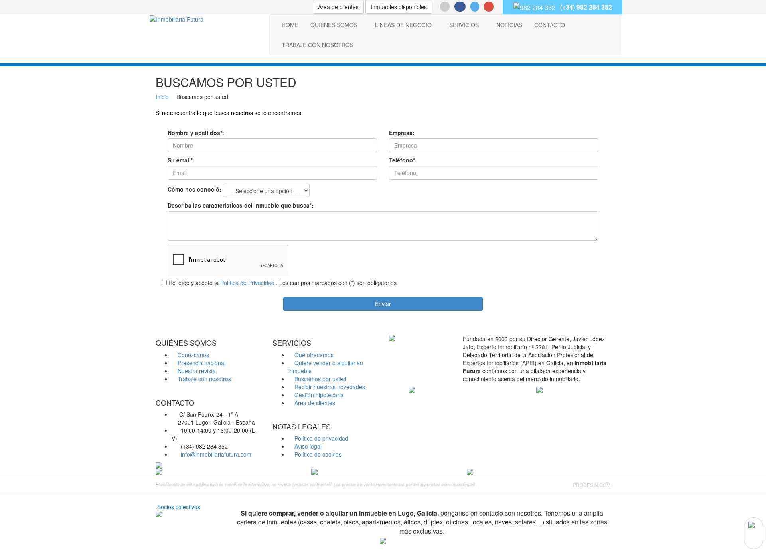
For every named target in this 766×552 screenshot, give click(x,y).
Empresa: (402, 133)
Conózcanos (192, 355)
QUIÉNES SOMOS (333, 25)
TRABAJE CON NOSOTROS (317, 45)
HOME (290, 25)
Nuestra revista (196, 371)
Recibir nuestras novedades (329, 387)
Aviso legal (307, 446)
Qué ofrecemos (313, 355)
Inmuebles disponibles (399, 7)
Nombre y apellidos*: (196, 133)
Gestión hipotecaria (318, 395)
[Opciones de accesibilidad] (753, 533)
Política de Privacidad (247, 283)
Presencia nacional (200, 363)
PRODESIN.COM (591, 484)
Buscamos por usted (319, 379)
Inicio (162, 97)
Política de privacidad (320, 438)
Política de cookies (317, 454)
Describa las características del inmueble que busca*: (241, 205)
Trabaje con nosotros (203, 379)
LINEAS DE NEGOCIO (403, 25)
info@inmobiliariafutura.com (216, 454)
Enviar (383, 304)
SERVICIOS (464, 25)
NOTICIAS (509, 25)
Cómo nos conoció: (194, 189)
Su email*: (181, 160)
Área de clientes (338, 7)
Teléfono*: (403, 160)
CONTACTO (549, 25)
